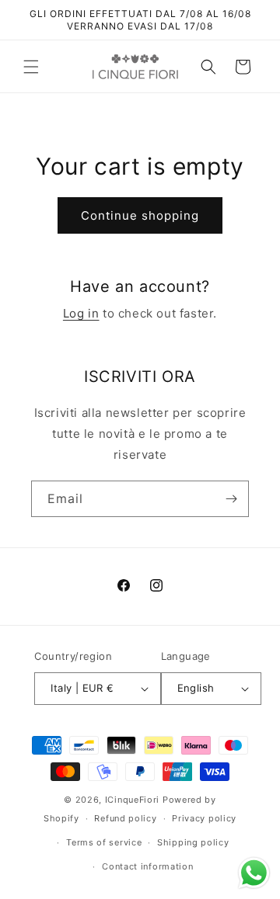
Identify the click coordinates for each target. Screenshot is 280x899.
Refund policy (125, 818)
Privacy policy (204, 818)
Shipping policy (193, 842)
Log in (81, 313)
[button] (31, 67)
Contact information (147, 866)
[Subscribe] (231, 499)
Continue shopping (140, 215)
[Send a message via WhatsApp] (254, 873)
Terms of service (104, 842)
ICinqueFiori (132, 799)
